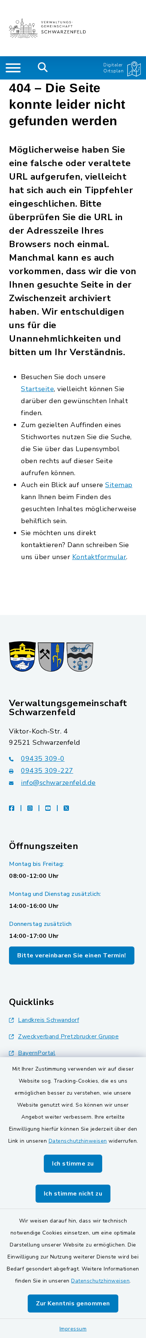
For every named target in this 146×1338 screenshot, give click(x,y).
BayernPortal (36, 1053)
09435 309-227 (47, 770)
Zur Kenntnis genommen (73, 1303)
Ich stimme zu (73, 1164)
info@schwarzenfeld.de (58, 782)
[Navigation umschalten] (13, 68)
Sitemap (119, 484)
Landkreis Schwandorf (48, 1020)
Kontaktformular (99, 556)
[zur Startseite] (47, 28)
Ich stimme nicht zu (73, 1194)
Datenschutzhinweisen (78, 1140)
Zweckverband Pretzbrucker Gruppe (68, 1036)
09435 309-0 (43, 758)
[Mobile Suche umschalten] (43, 68)
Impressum (73, 1328)
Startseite (37, 388)
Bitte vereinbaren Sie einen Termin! (71, 955)
